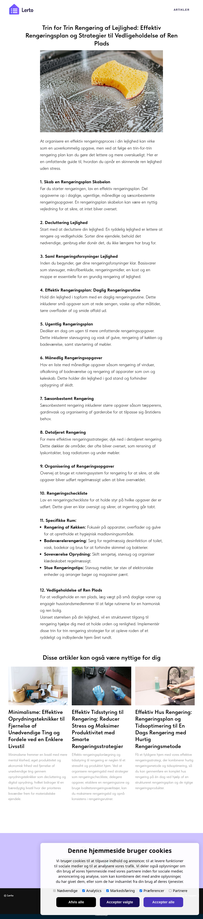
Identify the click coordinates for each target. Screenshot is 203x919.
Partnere (180, 890)
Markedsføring (122, 890)
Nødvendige (67, 890)
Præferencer (154, 890)
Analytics (94, 890)
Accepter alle (163, 902)
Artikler (181, 9)
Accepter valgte (119, 902)
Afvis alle (76, 902)
